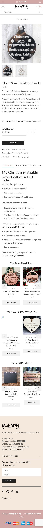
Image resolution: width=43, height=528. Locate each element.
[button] (3, 2)
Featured (24, 19)
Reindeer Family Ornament (13, 255)
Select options (11, 302)
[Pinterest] (16, 157)
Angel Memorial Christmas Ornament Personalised (11, 342)
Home (17, 19)
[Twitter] (8, 157)
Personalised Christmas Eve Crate (32, 392)
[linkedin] (22, 157)
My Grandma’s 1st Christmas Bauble (32, 341)
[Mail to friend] (19, 157)
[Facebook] (11, 157)
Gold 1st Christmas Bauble (11, 292)
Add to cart (14, 143)
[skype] (27, 157)
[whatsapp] (24, 157)
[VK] (13, 157)
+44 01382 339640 (15, 449)
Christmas (16, 153)
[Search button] (39, 12)
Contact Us (6, 498)
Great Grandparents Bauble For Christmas (32, 292)
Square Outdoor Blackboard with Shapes (11, 394)
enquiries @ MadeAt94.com (18, 447)
